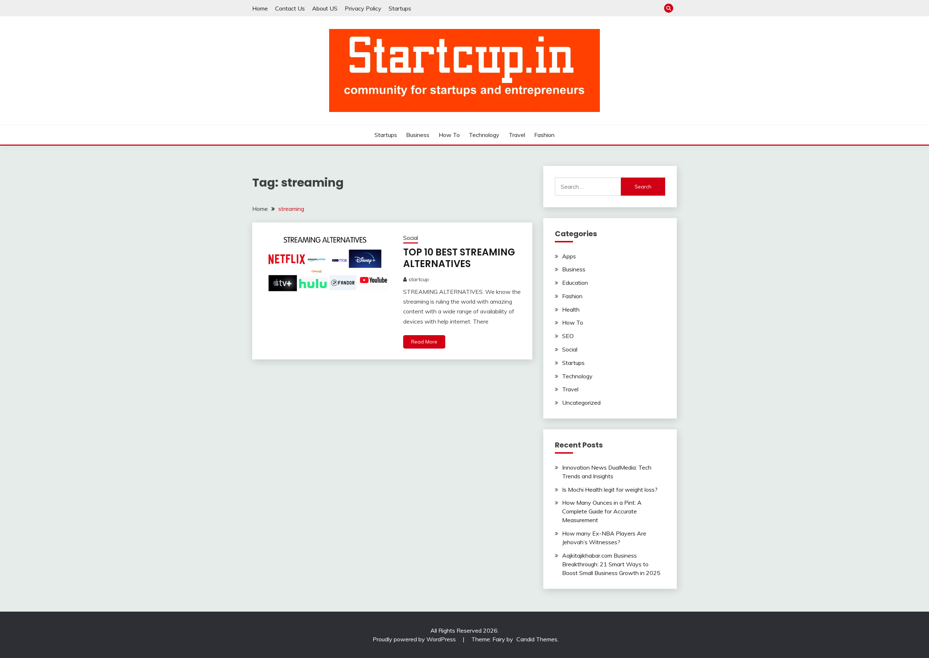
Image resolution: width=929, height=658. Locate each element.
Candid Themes (536, 639)
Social (410, 237)
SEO (568, 336)
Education (575, 282)
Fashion (544, 134)
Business (417, 134)
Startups (400, 8)
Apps (569, 256)
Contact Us (290, 8)
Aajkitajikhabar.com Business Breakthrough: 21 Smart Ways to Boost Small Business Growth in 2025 (611, 564)
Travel (517, 134)
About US (324, 8)
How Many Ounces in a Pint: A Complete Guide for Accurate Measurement (602, 511)
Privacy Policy (363, 8)
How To (449, 134)
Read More (424, 341)
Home (260, 8)
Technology (484, 134)
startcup (419, 279)
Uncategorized (581, 402)
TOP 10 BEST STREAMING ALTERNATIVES (459, 258)
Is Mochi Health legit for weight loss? (610, 489)
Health (571, 309)
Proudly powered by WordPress (415, 639)
